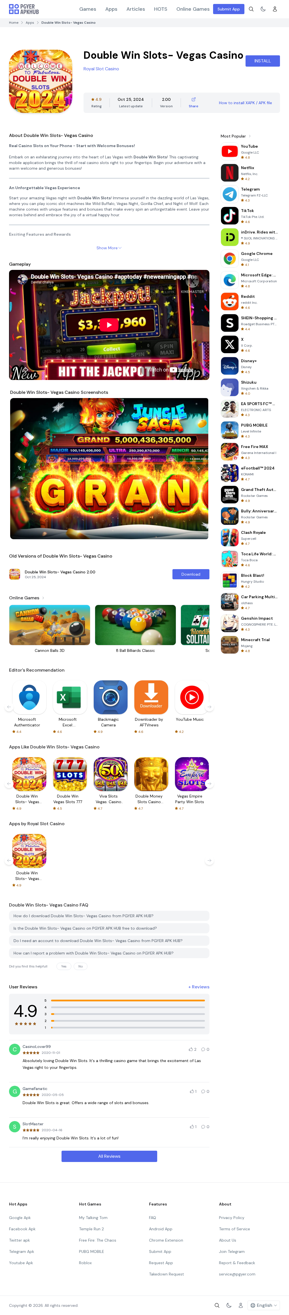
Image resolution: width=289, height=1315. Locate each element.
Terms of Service (234, 1228)
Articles (135, 9)
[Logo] (24, 9)
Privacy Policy (231, 1217)
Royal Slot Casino (101, 69)
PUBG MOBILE (91, 1251)
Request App (161, 1262)
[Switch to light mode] (263, 9)
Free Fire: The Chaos (97, 1240)
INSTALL (263, 61)
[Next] (199, 469)
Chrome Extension (166, 1240)
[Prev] (20, 469)
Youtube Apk (21, 1262)
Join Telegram (232, 1251)
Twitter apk (19, 1240)
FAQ (152, 1217)
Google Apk (20, 1217)
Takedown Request (166, 1274)
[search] (251, 9)
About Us (227, 1240)
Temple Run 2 (91, 1228)
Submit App (229, 9)
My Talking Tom (93, 1217)
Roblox (85, 1262)
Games (87, 9)
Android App (160, 1228)
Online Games (193, 9)
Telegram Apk (21, 1251)
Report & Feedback (237, 1262)
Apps (111, 9)
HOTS (160, 9)
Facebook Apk (22, 1228)
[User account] (275, 9)
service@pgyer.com (237, 1274)
